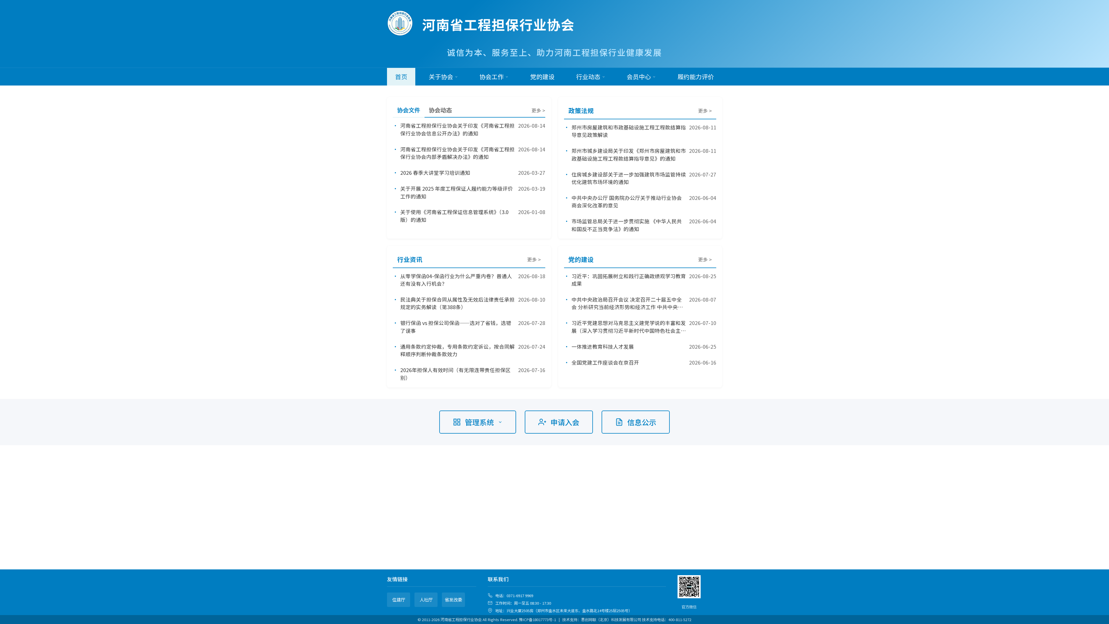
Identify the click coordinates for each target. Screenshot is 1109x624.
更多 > (538, 110)
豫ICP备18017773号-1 (537, 619)
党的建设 (542, 76)
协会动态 (440, 110)
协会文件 (408, 110)
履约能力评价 (696, 76)
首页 (401, 76)
